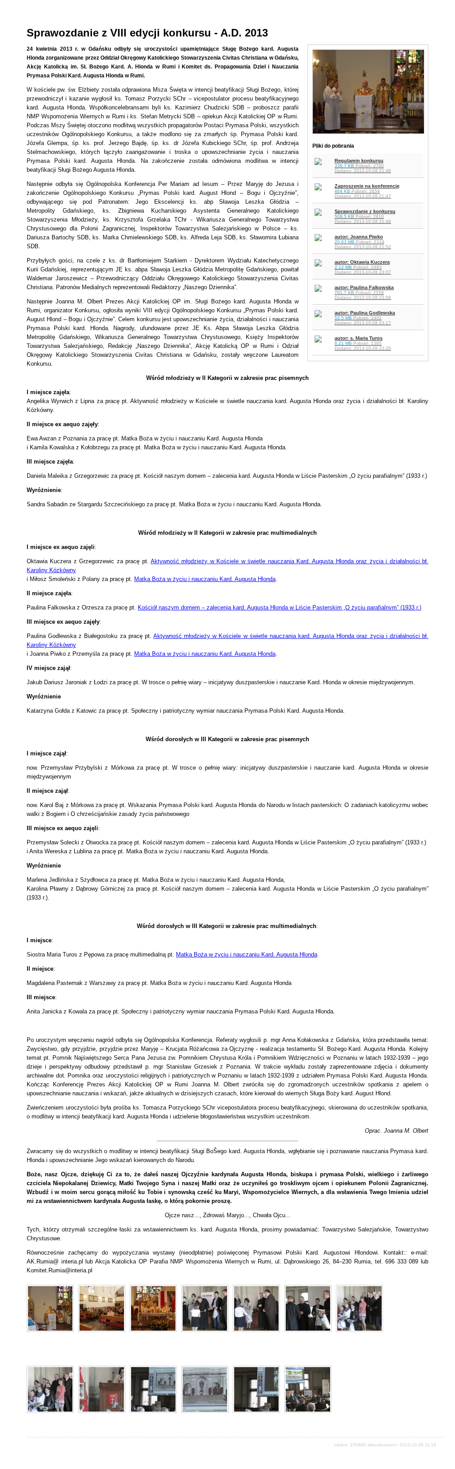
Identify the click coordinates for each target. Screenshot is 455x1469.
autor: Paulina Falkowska (364, 292)
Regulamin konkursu (363, 165)
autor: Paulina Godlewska (365, 317)
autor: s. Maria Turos (363, 343)
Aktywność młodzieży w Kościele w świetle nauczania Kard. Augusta (243, 561)
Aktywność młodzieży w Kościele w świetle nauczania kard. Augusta (244, 636)
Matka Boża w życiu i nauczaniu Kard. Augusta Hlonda (204, 579)
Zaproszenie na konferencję (367, 190)
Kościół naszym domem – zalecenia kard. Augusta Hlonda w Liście (225, 607)
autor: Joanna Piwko (363, 241)
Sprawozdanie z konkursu (365, 216)
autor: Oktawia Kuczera (363, 266)
